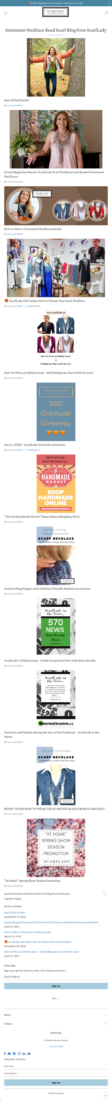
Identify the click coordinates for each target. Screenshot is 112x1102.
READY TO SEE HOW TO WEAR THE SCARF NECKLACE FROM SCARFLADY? (54, 809)
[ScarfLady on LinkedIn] (24, 1053)
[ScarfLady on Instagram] (19, 1053)
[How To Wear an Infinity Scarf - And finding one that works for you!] (56, 340)
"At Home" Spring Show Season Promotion (32, 880)
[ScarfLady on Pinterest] (14, 1053)
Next (56, 998)
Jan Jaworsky (15, 105)
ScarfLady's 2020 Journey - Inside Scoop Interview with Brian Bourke (50, 660)
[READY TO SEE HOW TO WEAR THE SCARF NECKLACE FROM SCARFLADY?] (56, 776)
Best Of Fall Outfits (16, 100)
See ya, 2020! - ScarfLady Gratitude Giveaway (34, 444)
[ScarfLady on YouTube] (9, 1053)
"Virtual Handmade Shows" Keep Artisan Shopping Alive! (42, 516)
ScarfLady (59, 1093)
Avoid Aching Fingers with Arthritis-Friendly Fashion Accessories (47, 588)
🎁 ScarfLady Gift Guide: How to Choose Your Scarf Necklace (44, 301)
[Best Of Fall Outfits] (56, 67)
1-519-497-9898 (56, 1046)
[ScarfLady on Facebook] (5, 1053)
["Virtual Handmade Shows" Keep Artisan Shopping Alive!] (56, 484)
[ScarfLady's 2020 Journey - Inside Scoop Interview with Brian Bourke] (56, 627)
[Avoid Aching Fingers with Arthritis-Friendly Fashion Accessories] (56, 556)
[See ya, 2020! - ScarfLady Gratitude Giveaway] (56, 412)
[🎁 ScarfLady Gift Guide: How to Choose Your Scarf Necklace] (56, 268)
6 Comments (33, 306)
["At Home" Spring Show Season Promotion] (56, 848)
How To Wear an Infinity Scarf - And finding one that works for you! (48, 372)
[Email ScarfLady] (29, 1053)
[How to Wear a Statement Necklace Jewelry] (56, 205)
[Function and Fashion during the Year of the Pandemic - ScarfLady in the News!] (56, 699)
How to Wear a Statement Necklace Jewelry (33, 229)
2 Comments (33, 450)
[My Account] (5, 13)
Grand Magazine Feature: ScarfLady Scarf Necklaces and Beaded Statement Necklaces (51, 922)
